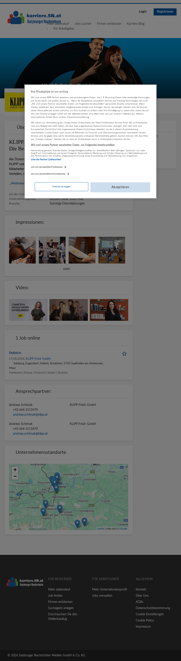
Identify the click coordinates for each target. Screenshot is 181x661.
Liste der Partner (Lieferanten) (46, 159)
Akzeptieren (120, 187)
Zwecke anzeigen (61, 186)
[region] (90, 141)
